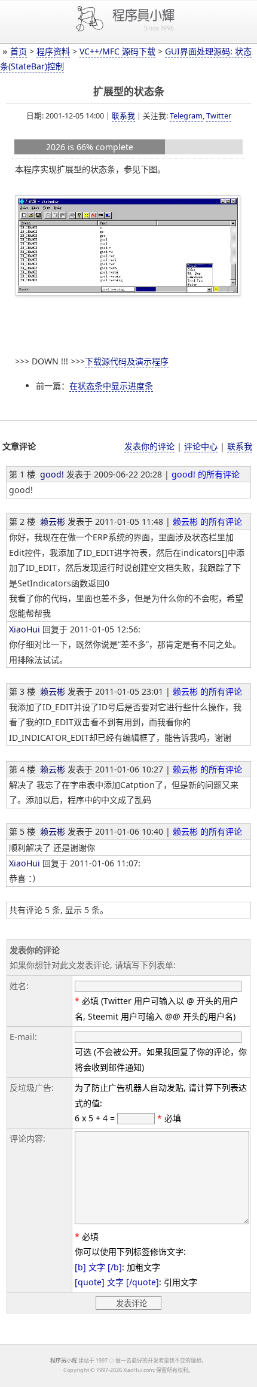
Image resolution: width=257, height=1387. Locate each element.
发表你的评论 (149, 446)
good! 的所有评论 (206, 474)
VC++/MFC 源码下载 (117, 51)
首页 (18, 51)
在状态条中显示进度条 (111, 385)
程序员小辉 (63, 1360)
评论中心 (201, 446)
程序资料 (53, 51)
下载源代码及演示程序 (127, 361)
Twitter (218, 115)
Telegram (186, 115)
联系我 (123, 115)
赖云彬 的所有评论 (207, 521)
